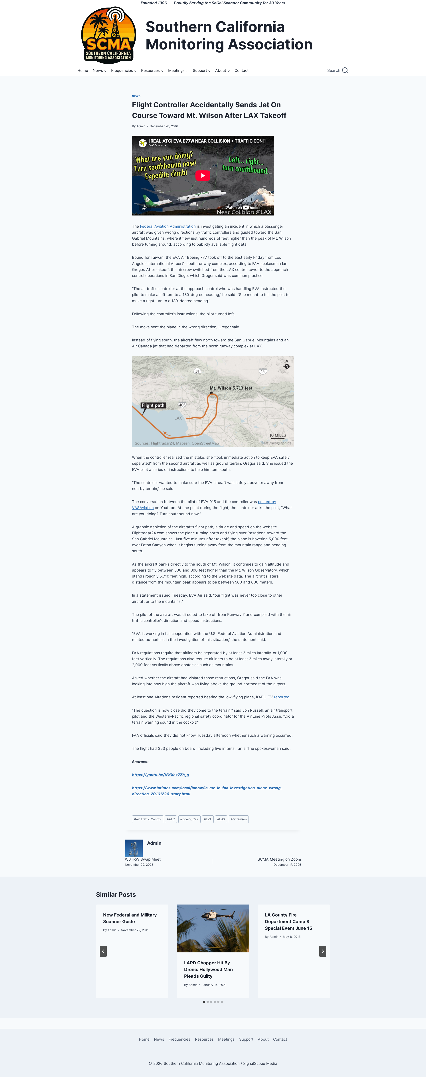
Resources (204, 1039)
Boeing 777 (189, 819)
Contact (241, 70)
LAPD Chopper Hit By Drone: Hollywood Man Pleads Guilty (208, 969)
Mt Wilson (239, 819)
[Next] (322, 951)
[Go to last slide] (103, 951)
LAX (221, 819)
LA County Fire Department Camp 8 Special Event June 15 (288, 921)
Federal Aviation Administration (168, 226)
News (136, 96)
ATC (171, 819)
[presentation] (213, 928)
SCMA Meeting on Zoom (279, 861)
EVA (207, 819)
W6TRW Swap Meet (143, 861)
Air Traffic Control (147, 819)
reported (282, 697)
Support (246, 1039)
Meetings (226, 1039)
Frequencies (179, 1039)
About (263, 1039)
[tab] (204, 1002)
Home (82, 70)
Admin (140, 126)
